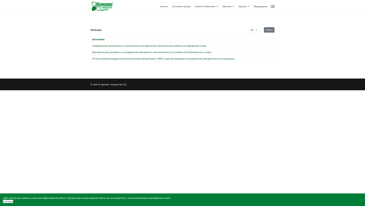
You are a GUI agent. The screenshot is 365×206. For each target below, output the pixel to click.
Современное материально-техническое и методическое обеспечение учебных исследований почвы (149, 45)
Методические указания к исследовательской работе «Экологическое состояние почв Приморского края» (151, 52)
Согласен (8, 201)
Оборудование (260, 6)
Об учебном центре (181, 6)
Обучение (227, 6)
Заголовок (98, 39)
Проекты (243, 6)
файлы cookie (29, 198)
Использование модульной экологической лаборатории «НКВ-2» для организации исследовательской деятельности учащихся (163, 58)
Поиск (269, 29)
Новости (164, 6)
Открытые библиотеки (205, 6)
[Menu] (272, 6)
